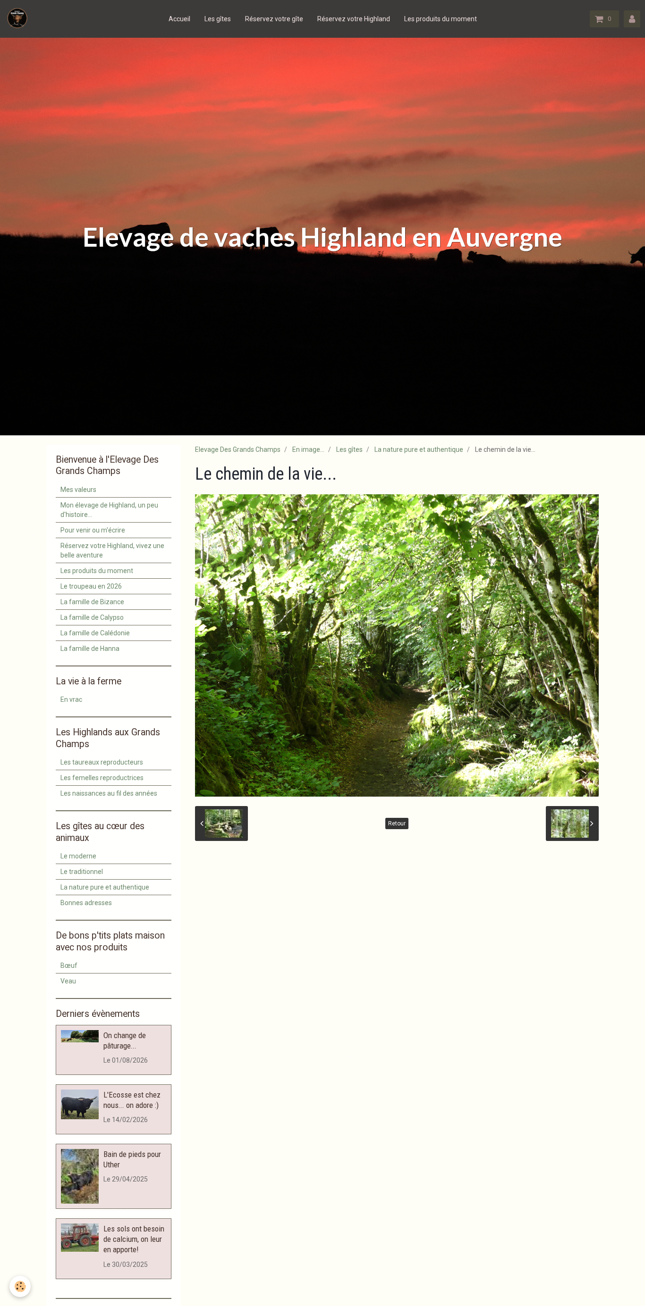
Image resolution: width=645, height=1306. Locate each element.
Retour (397, 823)
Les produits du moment (440, 19)
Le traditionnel (81, 871)
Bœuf (68, 965)
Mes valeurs (78, 489)
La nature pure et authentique (418, 449)
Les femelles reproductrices (102, 778)
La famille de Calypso (92, 617)
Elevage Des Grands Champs (237, 449)
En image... (308, 449)
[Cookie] (20, 1286)
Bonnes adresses (86, 903)
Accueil (179, 19)
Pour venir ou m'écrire (92, 530)
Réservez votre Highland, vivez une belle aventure (112, 550)
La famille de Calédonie (95, 633)
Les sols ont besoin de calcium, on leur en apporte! (133, 1239)
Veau (68, 981)
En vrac (71, 699)
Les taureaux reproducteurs (101, 762)
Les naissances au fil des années (108, 793)
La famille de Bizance (92, 602)
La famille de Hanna (89, 648)
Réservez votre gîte (274, 19)
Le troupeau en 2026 (91, 586)
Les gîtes (217, 19)
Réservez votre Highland (353, 19)
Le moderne (78, 856)
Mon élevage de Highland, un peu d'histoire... (109, 509)
